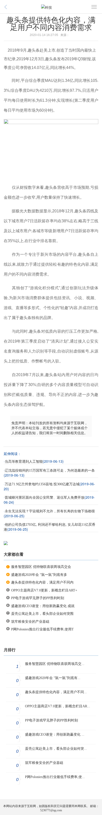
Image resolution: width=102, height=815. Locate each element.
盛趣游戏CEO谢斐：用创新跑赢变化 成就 (43, 606)
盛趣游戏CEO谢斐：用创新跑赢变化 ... (54, 734)
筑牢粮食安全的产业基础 (30, 621)
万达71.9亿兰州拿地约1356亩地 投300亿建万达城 (42, 484)
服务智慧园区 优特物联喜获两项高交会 (41, 567)
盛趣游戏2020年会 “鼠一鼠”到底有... (52, 678)
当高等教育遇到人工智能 (24, 461)
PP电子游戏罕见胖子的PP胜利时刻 (37, 598)
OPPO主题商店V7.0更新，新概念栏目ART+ (44, 590)
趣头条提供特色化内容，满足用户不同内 (42, 582)
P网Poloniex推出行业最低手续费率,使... (55, 777)
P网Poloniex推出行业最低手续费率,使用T (42, 629)
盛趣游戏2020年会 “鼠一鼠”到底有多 (39, 575)
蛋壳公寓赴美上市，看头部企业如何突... (56, 748)
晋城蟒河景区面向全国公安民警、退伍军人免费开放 (44, 497)
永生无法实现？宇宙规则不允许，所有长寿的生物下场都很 (50, 511)
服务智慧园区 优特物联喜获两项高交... (54, 664)
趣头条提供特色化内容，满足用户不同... (56, 692)
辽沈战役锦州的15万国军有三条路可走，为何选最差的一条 (50, 470)
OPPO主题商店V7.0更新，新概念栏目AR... (57, 706)
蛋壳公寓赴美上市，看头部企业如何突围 (42, 614)
